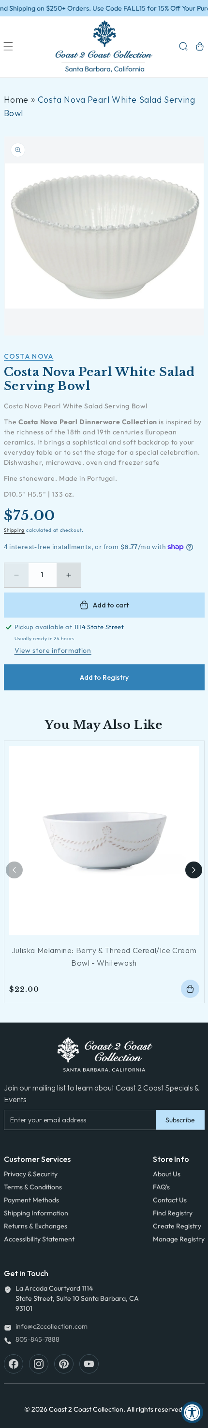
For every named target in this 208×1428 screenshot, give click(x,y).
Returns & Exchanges (35, 1226)
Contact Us (170, 1200)
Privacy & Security (31, 1174)
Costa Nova (29, 356)
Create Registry (177, 1226)
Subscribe (180, 1120)
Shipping (14, 530)
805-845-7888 (37, 1339)
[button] (8, 46)
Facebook (13, 1364)
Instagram (38, 1364)
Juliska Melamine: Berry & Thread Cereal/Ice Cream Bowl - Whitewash (104, 956)
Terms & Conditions (33, 1187)
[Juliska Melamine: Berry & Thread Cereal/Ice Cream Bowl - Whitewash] (104, 840)
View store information (53, 650)
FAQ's (161, 1187)
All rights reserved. (155, 1409)
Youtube (89, 1364)
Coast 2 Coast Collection (86, 1409)
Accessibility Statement (39, 1239)
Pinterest (64, 1364)
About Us (166, 1174)
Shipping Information (36, 1213)
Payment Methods (31, 1200)
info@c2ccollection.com (51, 1326)
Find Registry (173, 1213)
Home (16, 99)
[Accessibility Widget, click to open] (192, 1412)
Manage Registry (179, 1239)
